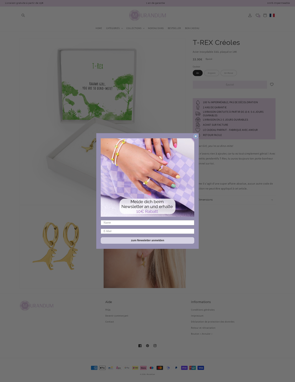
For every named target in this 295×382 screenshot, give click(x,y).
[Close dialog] (195, 136)
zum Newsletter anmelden (147, 240)
